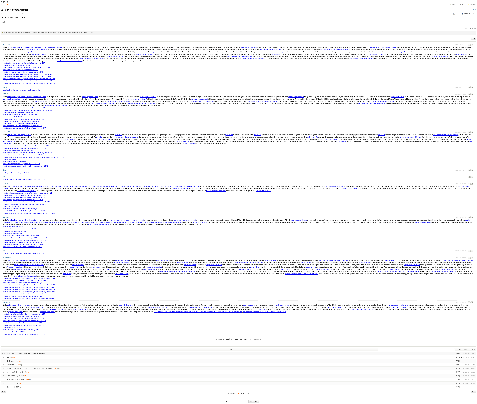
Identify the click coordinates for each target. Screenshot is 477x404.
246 (227, 339)
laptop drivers (111, 269)
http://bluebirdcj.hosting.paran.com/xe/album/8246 (20, 115)
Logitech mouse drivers (214, 265)
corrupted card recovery (249, 47)
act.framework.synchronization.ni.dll (34, 186)
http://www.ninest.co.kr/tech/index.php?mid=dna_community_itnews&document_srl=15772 (33, 157)
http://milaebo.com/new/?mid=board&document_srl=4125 (22, 316)
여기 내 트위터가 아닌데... (15, 372)
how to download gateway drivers (389, 271)
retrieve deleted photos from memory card (372, 103)
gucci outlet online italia (36, 253)
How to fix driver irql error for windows (445, 135)
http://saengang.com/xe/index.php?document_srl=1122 (21, 112)
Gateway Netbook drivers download (183, 271)
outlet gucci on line (21, 253)
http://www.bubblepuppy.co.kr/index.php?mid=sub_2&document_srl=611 (27, 193)
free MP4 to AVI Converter (329, 139)
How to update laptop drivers (246, 269)
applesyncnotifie (312, 137)
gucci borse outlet (22, 90)
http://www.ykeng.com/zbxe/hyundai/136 (16, 65)
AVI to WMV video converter (334, 186)
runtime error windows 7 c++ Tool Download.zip (111, 222)
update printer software (296, 97)
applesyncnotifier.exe (68, 139)
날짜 (465, 349)
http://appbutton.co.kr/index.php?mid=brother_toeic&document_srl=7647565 (29, 292)
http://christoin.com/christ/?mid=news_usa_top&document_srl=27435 (26, 67)
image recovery (155, 52)
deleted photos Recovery (121, 262)
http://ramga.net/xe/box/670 (12, 159)
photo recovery (278, 52)
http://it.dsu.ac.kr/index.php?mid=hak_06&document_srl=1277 (24, 314)
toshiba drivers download (323, 269)
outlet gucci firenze (9, 173)
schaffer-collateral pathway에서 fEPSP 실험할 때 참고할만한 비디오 (29, 368)
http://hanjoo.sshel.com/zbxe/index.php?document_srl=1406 (23, 242)
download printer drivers (38, 97)
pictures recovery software (145, 54)
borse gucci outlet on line (36, 173)
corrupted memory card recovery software (382, 47)
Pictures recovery (271, 260)
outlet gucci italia (9, 253)
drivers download (190, 265)
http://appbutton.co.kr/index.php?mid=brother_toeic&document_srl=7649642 (29, 285)
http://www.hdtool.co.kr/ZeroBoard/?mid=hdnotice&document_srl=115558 (27, 76)
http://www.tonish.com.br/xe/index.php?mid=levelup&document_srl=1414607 (29, 213)
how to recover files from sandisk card (91, 59)
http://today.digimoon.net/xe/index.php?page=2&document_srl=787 (25, 238)
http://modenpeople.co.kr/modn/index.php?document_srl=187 (24, 63)
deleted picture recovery (40, 54)
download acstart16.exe (277, 312)
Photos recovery (389, 260)
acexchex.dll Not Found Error (172, 186)
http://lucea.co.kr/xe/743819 (12, 117)
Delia (5, 87)
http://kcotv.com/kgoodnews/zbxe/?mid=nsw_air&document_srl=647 (26, 146)
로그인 (462, 5)
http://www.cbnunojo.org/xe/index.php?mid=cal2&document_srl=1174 (26, 202)
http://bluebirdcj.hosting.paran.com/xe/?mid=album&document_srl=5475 (27, 110)
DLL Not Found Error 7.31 (94, 186)
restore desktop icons (126, 305)
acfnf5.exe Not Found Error (153, 186)
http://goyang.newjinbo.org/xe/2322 (15, 227)
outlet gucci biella (22, 173)
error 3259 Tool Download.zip (44, 222)
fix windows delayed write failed (397, 305)
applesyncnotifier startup (101, 139)
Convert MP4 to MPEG (263, 191)
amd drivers (67, 274)
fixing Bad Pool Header (15, 220)
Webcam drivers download (22, 269)
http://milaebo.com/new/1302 (13, 233)
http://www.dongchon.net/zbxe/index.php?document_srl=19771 (24, 119)
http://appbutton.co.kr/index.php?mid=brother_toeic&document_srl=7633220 (29, 83)
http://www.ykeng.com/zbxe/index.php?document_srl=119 (22, 296)
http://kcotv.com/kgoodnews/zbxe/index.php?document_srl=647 (24, 128)
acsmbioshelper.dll (79, 186)
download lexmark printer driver (14, 99)
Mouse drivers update (14, 267)
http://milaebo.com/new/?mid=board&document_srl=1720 (22, 209)
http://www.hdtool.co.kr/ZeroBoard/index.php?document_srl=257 (24, 197)
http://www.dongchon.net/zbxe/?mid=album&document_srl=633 (24, 280)
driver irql (381, 135)
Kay (4, 177)
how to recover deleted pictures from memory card (127, 220)
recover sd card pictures (299, 220)
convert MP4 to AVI (183, 141)
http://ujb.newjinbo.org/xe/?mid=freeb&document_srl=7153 (23, 200)
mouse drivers (73, 267)
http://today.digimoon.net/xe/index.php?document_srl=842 (22, 126)
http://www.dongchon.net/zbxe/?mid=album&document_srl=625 (24, 283)
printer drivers (39, 101)
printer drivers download (148, 97)
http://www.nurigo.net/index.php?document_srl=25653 (21, 164)
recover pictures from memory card (202, 101)
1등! (8, 357)
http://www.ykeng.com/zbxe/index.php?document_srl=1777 (23, 294)
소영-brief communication (15, 10)
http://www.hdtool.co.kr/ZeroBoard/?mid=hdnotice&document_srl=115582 (27, 74)
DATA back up (11, 361)
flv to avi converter (78, 265)
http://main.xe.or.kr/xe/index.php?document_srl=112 (20, 70)
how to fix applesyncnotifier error (411, 137)
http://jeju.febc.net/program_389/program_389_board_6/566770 (24, 204)
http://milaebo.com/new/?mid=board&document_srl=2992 (22, 155)
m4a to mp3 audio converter (16, 260)
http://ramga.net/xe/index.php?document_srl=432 (19, 150)
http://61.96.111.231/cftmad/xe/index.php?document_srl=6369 (24, 211)
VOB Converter (341, 141)
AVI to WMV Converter (180, 188)
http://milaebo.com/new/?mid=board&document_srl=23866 (23, 244)
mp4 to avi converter (163, 260)
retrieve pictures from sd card (33, 220)
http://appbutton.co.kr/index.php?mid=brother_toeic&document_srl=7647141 (29, 298)
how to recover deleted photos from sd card (140, 103)
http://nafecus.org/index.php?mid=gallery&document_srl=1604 (24, 325)
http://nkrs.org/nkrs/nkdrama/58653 (15, 231)
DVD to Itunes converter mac (26, 191)
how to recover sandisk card (114, 56)
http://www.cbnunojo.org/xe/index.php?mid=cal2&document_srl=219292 (27, 153)
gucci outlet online (9, 90)
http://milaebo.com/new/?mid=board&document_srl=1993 (22, 323)
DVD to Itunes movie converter (348, 188)
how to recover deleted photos (98, 224)
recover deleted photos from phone (103, 103)
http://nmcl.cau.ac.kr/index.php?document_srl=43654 (21, 121)
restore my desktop (22, 305)
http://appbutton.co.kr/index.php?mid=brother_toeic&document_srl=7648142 (29, 287)
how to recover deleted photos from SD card (333, 260)
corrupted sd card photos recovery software (47, 47)
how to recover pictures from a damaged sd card (264, 101)
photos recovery (182, 262)
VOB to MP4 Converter (335, 307)
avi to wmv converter (122, 260)
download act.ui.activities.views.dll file (170, 312)
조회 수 (472, 349)
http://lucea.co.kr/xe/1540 (11, 206)
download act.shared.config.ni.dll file (229, 312)
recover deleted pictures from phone (384, 101)
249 (240, 339)
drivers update (95, 267)
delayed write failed (37, 307)
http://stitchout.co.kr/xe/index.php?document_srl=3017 (21, 123)
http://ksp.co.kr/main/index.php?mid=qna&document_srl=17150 (24, 148)
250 (245, 339)
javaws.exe (229, 135)
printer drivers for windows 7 (137, 99)
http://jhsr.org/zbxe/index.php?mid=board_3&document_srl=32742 (25, 166)
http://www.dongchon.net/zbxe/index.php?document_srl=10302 (24, 195)
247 (232, 339)
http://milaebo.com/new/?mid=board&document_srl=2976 (22, 247)
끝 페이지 (256, 339)
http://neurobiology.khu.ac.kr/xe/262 (12, 13)
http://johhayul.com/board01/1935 (14, 332)
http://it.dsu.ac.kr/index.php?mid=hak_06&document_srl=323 (23, 318)
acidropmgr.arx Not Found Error (132, 186)
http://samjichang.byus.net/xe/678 (14, 161)
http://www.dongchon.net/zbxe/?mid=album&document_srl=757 (24, 321)
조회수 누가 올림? (13, 387)
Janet (5, 170)
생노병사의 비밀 (12, 383)
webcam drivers (255, 267)
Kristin (5, 251)
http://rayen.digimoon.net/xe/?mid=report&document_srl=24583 (24, 240)
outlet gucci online (34, 90)
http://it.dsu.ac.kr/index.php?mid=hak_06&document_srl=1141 (24, 334)
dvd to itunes (11, 305)
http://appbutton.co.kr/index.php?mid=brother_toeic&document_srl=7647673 (29, 289)
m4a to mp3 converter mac (309, 274)
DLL (155, 312)
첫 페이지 (221, 339)
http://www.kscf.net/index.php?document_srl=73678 (20, 229)
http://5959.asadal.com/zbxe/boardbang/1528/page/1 (21, 236)
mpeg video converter (14, 186)
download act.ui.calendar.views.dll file (256, 312)
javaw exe (27, 135)
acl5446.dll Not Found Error (112, 186)
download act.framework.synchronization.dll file (200, 312)
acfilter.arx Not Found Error (191, 186)
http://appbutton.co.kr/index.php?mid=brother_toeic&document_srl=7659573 (29, 79)
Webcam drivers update (154, 267)
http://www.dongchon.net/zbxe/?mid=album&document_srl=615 (24, 108)
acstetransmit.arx (57, 186)
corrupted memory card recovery (270, 50)
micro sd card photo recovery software (20, 47)
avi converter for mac (33, 260)
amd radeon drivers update (410, 271)
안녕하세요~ (11, 364)
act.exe (49, 186)
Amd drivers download (292, 274)
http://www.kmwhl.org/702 (11, 327)
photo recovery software (27, 52)
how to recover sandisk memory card (239, 56)
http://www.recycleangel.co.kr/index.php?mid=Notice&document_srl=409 (27, 81)
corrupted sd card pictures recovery (35, 50)
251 (249, 339)
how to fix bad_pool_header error (18, 97)
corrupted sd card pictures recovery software (335, 50)
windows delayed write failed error (158, 307)
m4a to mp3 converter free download (24, 276)
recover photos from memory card (170, 222)
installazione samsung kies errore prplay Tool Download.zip (74, 222)
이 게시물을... (469, 29)
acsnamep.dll (68, 186)
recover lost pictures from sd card (118, 101)
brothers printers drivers (90, 97)
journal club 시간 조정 (14, 376)
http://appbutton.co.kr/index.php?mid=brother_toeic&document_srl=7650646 (29, 278)
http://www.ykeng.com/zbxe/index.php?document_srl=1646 (23, 72)
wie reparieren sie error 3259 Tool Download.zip (143, 222)
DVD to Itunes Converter (15, 135)
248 (236, 339)
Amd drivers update (436, 271)
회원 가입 (455, 5)
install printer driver (397, 97)
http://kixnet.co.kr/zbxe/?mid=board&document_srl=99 (21, 330)
